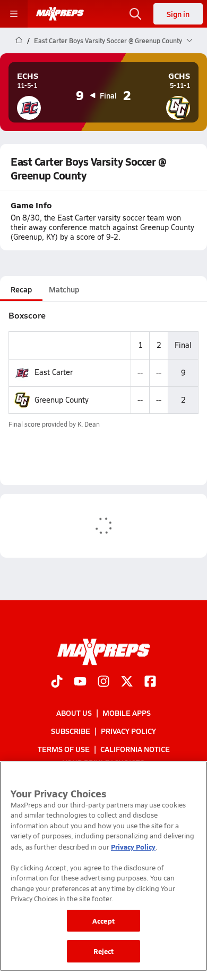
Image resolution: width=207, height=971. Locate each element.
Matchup (64, 289)
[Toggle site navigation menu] (14, 14)
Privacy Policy (128, 730)
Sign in (178, 14)
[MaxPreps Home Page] (19, 40)
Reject (103, 951)
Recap (21, 289)
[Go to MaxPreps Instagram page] (103, 681)
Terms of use (64, 749)
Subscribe (70, 730)
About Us (74, 712)
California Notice (135, 749)
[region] (103, 866)
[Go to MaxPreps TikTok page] (56, 681)
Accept (103, 921)
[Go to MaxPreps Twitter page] (126, 681)
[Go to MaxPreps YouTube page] (80, 681)
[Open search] (135, 14)
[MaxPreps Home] (60, 14)
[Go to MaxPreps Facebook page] (150, 681)
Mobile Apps (126, 712)
